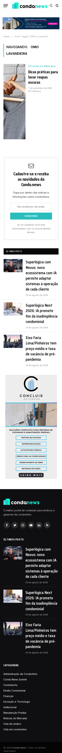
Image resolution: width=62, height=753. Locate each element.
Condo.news (19, 747)
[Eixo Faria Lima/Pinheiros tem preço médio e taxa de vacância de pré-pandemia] (13, 341)
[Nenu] (5, 6)
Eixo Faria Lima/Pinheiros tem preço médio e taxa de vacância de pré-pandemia (41, 348)
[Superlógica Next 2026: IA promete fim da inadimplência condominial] (13, 309)
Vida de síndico (12, 723)
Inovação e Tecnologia (16, 701)
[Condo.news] (29, 5)
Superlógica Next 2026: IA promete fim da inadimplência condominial (42, 314)
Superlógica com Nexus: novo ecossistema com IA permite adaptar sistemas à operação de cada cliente (42, 275)
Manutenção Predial (14, 712)
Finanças (8, 696)
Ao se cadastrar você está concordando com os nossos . (31, 229)
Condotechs (10, 685)
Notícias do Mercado (42, 66)
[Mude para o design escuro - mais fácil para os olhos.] (51, 5)
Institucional (10, 707)
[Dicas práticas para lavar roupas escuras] (14, 101)
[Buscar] (57, 6)
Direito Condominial (14, 690)
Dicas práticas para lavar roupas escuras (43, 77)
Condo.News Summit (15, 679)
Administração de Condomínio (20, 673)
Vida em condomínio (15, 729)
